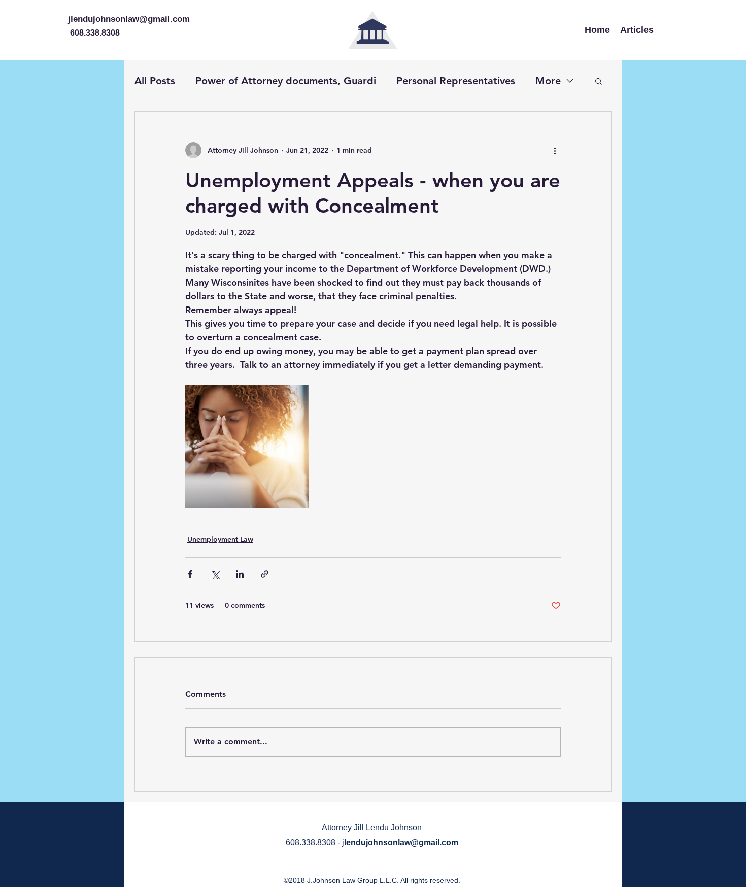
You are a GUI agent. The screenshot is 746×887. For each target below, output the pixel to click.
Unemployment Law (220, 539)
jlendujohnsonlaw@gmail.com (129, 19)
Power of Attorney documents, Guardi (285, 81)
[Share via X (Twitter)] (215, 574)
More (548, 81)
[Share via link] (264, 574)
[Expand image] (247, 446)
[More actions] (555, 150)
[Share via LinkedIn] (240, 574)
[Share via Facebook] (190, 574)
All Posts (154, 81)
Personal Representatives (455, 81)
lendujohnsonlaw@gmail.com (401, 842)
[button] (598, 81)
